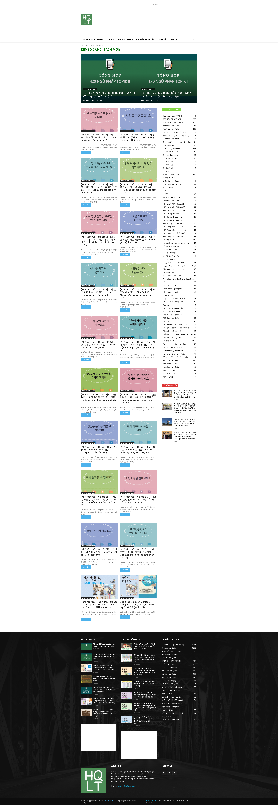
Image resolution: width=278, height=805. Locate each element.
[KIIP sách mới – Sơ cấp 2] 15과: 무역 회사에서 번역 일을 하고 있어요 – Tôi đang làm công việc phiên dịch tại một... (138, 188)
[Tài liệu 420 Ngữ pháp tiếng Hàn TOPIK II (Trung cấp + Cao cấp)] (110, 78)
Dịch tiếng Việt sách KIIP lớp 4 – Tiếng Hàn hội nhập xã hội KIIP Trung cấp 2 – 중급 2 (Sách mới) (104, 701)
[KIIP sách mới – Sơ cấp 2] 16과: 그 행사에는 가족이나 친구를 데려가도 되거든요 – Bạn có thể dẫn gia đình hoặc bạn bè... (99, 188)
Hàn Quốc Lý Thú (109, 801)
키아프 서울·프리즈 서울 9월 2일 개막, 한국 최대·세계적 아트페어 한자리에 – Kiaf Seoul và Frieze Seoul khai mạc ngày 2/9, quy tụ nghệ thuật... (185, 408)
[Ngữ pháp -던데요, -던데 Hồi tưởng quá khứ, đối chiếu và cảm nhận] (86, 679)
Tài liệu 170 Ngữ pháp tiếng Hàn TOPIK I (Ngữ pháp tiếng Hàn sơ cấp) (104, 656)
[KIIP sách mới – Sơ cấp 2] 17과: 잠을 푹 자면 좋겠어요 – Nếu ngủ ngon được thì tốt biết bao (138, 137)
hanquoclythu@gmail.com (126, 786)
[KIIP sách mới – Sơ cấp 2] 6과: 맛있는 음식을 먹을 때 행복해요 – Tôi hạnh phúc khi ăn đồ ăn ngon (99, 450)
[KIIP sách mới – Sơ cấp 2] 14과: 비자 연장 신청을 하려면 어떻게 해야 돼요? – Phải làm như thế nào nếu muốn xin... (98, 241)
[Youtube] (174, 773)
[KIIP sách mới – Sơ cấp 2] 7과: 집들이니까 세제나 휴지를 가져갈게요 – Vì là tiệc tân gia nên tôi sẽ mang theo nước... (138, 398)
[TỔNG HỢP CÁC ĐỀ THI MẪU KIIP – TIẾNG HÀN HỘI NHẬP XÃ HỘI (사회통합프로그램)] (126, 646)
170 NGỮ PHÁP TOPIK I (148, 89)
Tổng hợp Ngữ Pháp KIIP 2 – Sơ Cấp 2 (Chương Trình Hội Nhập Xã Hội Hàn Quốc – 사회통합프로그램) (99, 605)
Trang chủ (84, 45)
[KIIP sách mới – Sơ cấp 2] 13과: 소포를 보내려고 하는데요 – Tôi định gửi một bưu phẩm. (137, 240)
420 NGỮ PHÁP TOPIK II (90, 89)
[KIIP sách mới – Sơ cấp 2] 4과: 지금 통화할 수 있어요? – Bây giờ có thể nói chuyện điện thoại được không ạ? (99, 500)
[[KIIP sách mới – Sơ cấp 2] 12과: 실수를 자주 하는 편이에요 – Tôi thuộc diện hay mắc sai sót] (99, 275)
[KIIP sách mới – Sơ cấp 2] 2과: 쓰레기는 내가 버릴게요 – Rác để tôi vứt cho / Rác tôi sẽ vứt (99, 552)
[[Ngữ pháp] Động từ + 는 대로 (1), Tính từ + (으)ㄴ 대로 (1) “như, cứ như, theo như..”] (86, 690)
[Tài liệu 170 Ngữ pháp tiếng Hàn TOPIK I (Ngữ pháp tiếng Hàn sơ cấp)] (168, 78)
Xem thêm (86, 152)
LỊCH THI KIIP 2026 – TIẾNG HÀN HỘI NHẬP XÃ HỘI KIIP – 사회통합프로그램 (145, 684)
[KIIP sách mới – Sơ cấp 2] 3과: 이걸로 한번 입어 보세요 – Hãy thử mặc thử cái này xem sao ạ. (138, 499)
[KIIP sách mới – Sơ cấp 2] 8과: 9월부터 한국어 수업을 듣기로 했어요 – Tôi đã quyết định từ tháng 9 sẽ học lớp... (99, 398)
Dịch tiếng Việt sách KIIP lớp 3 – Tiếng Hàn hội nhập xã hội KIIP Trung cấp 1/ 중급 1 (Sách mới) (103, 667)
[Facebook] (169, 773)
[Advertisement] (156, 20)
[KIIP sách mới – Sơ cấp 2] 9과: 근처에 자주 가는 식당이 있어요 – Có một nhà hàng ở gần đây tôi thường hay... (138, 346)
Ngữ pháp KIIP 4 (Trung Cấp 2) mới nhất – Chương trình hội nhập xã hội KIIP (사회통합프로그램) (145, 695)
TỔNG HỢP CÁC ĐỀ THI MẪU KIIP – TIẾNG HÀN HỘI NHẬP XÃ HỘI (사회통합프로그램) (145, 646)
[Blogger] (164, 773)
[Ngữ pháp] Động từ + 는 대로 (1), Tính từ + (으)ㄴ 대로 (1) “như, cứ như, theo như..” (104, 690)
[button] (194, 39)
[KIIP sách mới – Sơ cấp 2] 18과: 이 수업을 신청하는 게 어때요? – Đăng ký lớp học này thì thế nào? (99, 137)
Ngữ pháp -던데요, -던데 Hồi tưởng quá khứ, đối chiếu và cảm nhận (104, 679)
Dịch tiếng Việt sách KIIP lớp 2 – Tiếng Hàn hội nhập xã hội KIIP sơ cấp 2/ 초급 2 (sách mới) (137, 605)
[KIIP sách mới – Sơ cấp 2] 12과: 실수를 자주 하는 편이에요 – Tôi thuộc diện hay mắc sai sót (98, 292)
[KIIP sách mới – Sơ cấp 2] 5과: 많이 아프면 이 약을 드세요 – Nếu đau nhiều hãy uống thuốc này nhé (138, 450)
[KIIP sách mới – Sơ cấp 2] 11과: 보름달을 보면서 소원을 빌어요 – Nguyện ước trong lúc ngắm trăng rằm (137, 293)
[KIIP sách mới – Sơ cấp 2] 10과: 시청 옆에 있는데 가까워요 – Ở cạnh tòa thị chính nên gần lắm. (98, 345)
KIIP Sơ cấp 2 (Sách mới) (88, 131)
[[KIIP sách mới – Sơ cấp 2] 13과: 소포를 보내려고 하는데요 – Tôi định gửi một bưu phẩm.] (138, 222)
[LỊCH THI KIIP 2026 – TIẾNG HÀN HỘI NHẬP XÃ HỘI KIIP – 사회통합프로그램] (126, 684)
